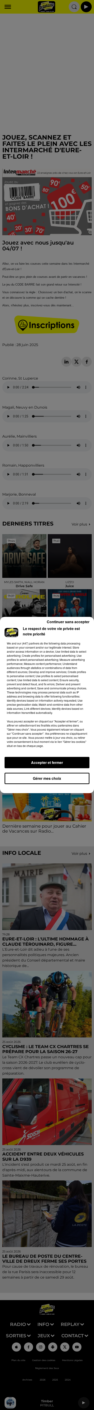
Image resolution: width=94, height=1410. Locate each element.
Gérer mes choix (47, 778)
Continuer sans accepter (68, 621)
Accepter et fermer (47, 762)
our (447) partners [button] (28, 643)
